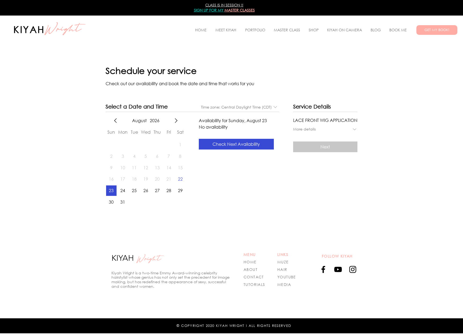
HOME (250, 261)
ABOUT (250, 269)
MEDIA (284, 284)
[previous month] (115, 120)
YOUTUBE (286, 276)
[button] (255, 30)
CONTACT (254, 276)
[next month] (176, 120)
